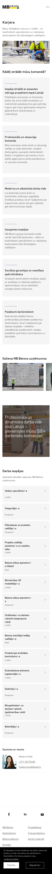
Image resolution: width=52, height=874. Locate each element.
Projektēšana (34, 827)
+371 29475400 (27, 761)
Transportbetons (36, 833)
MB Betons (7, 827)
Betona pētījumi (10, 839)
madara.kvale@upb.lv (30, 767)
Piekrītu (11, 865)
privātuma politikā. (11, 859)
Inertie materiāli (36, 839)
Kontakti (6, 844)
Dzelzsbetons (9, 833)
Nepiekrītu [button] (35, 865)
